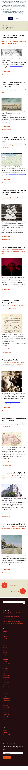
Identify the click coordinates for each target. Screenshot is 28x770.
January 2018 (6, 654)
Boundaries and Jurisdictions (7, 424)
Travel (13, 307)
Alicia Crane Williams (16, 366)
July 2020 (5, 636)
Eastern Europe (12, 145)
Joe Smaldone (11, 479)
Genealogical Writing (7, 712)
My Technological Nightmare (13, 247)
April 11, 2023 (6, 249)
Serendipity (5, 716)
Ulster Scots (17, 91)
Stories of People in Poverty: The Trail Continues (12, 36)
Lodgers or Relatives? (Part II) (13, 473)
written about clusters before (12, 402)
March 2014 (5, 657)
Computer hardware (14, 251)
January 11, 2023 (6, 526)
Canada (16, 424)
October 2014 (6, 631)
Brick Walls (5, 705)
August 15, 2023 (6, 89)
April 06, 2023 (6, 305)
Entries (5, 732)
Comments (6, 734)
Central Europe (4, 145)
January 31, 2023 (6, 475)
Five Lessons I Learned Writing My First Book (13, 623)
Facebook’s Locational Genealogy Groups (10, 302)
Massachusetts (17, 39)
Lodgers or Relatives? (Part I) (13, 524)
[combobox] (13, 602)
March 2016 (5, 668)
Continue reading (6, 71)
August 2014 (5, 659)
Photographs (14, 197)
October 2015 (6, 666)
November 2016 (6, 677)
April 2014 (5, 638)
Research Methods (16, 305)
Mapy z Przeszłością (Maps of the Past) (16, 174)
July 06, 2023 (5, 144)
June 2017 (5, 684)
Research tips (8, 41)
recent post (7, 502)
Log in (4, 730)
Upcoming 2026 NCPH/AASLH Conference (12, 621)
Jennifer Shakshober (12, 199)
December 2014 (6, 643)
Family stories (6, 696)
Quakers (11, 91)
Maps (17, 145)
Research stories (16, 41)
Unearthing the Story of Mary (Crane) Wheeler (13, 612)
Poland (20, 145)
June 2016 (5, 670)
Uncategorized (22, 424)
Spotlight (5, 709)
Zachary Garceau (6, 426)
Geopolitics (23, 423)
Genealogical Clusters (10, 360)
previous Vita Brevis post (16, 66)
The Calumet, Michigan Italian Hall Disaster (12, 619)
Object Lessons (6, 707)
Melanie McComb (13, 43)
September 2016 (6, 675)
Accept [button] (10, 18)
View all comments (7, 74)
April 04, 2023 (6, 362)
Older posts (10, 585)
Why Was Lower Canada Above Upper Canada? (13, 419)
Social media (4, 308)
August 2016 (5, 673)
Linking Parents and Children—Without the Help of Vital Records (13, 192)
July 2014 (5, 640)
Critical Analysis (6, 700)
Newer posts (17, 591)
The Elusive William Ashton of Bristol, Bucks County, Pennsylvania (13, 84)
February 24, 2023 (7, 423)
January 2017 (6, 682)
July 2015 (5, 645)
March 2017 (5, 647)
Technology (14, 249)
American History (17, 526)
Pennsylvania (16, 89)
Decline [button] (17, 18)
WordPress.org (6, 737)
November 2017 (6, 686)
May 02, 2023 (5, 197)
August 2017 (5, 652)
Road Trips (5, 719)
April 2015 (5, 661)
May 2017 (5, 650)
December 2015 (6, 634)
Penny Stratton (13, 308)
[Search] (24, 602)
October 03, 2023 (6, 39)
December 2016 (6, 679)
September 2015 (6, 663)
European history (22, 144)
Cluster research (5, 366)
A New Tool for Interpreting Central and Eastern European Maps (13, 139)
